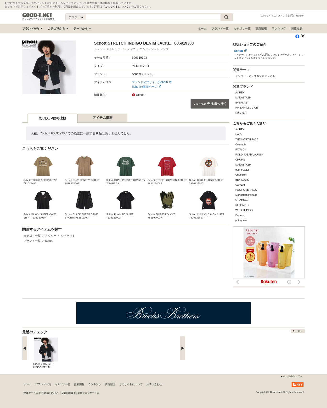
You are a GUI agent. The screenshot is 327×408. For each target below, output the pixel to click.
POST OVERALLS (246, 189)
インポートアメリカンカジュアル (255, 76)
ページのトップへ (292, 376)
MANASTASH (243, 97)
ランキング (279, 28)
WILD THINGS (244, 210)
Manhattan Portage (246, 194)
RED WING (242, 205)
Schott (49, 240)
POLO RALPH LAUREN (249, 154)
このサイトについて (117, 6)
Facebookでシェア (297, 36)
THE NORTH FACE (246, 139)
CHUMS (240, 159)
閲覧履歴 (296, 28)
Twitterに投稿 (303, 36)
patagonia (241, 220)
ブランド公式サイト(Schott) (150, 82)
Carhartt (240, 184)
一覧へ (298, 331)
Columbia (240, 144)
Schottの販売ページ (144, 86)
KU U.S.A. (241, 112)
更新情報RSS (298, 384)
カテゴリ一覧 (242, 28)
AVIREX (239, 92)
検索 (226, 17)
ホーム (202, 28)
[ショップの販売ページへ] (49, 67)
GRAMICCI (241, 199)
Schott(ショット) (142, 74)
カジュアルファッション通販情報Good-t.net (37, 15)
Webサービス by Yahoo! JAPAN (40, 392)
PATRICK (240, 149)
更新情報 (261, 28)
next (182, 348)
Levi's (238, 134)
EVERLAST (242, 102)
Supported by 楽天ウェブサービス (80, 392)
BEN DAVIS (242, 179)
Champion (241, 174)
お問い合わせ (296, 15)
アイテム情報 (103, 118)
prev (24, 348)
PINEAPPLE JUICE (246, 107)
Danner (239, 215)
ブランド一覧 (220, 28)
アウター (50, 235)
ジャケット (68, 235)
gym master (242, 169)
